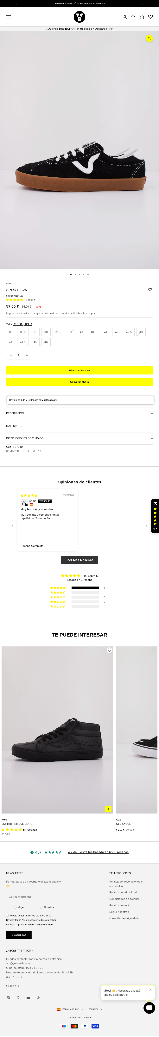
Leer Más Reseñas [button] (79, 560)
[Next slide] (146, 526)
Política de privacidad (40, 924)
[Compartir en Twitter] (28, 451)
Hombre (49, 907)
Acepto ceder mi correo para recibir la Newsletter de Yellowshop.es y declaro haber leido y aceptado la (31, 920)
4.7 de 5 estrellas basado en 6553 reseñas (98, 852)
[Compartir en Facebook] (23, 451)
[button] (15, 299)
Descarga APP (104, 28)
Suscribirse (19, 934)
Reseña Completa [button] (32, 545)
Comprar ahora (79, 381)
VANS (8, 283)
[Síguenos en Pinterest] (18, 998)
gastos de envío (45, 313)
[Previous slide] (12, 526)
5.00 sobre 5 (90, 575)
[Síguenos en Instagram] (8, 998)
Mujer (21, 907)
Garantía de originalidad (124, 918)
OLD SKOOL (123, 823)
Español (94, 1009)
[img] (29, 495)
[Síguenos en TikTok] (38, 998)
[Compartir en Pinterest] (33, 451)
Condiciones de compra (124, 898)
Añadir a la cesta (79, 370)
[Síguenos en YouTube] (28, 998)
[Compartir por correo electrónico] (39, 451)
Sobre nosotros (119, 911)
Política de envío (120, 905)
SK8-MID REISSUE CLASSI (17, 823)
